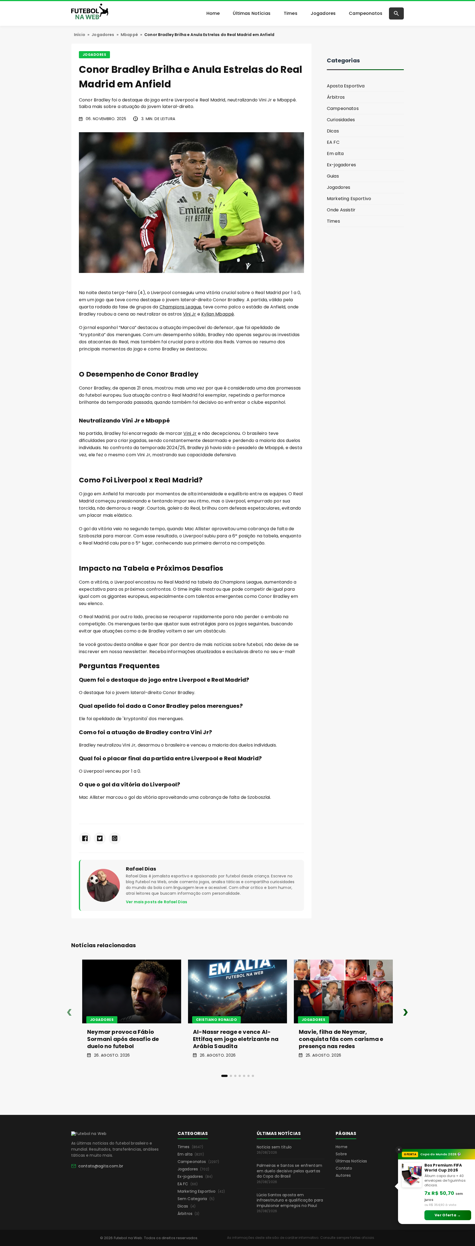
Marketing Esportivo (349, 198)
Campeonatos (365, 13)
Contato (344, 1168)
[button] (224, 1076)
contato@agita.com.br (100, 1166)
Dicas (333, 131)
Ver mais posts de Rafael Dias (156, 902)
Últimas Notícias (251, 13)
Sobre (341, 1154)
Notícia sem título (274, 1150)
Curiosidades (341, 120)
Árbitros (336, 97)
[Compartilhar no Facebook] (85, 838)
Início (79, 34)
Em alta (335, 153)
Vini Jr (189, 314)
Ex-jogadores (341, 165)
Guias (333, 176)
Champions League (180, 307)
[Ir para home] (89, 13)
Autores (343, 1175)
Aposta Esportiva (346, 86)
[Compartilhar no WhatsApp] (115, 838)
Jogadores (323, 13)
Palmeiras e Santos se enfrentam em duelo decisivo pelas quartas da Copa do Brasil (289, 1173)
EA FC (333, 142)
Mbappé (129, 34)
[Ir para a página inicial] (88, 1133)
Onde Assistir (341, 210)
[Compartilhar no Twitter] (100, 838)
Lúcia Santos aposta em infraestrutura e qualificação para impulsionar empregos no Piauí (290, 1203)
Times (290, 13)
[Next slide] (405, 1013)
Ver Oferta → (448, 1215)
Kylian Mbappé (217, 314)
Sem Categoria (196, 1198)
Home (213, 13)
